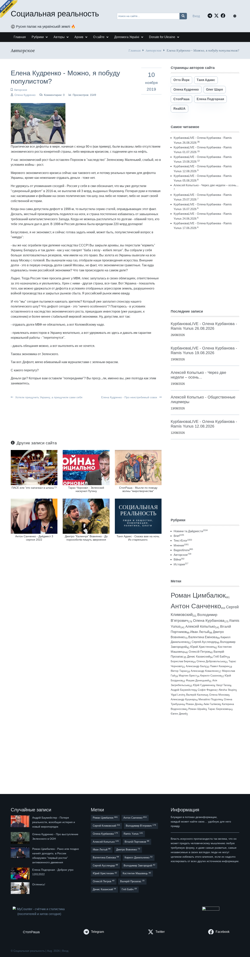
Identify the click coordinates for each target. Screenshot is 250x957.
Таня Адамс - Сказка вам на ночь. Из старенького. (138, 538)
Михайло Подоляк (210, 699)
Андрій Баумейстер (183, 689)
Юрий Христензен (202, 646)
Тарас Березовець (219, 709)
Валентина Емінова (202, 637)
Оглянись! (38, 884)
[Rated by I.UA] (210, 909)
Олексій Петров (199, 651)
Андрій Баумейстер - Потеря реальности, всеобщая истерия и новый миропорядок (53, 822)
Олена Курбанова (208, 620)
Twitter (160, 931)
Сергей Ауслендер (204, 641)
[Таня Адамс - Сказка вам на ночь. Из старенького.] (138, 516)
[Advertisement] (205, 269)
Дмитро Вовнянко (128, 849)
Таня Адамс (206, 80)
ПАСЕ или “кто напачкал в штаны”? (34, 487)
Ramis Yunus (133, 833)
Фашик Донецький (197, 680)
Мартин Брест (188, 675)
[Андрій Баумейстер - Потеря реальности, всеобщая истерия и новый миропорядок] (20, 822)
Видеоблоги (183, 550)
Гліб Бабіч (220, 656)
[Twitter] (217, 15)
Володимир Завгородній (139, 865)
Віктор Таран (179, 670)
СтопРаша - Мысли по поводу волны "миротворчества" (138, 489)
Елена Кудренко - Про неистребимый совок (129, 397)
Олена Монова (218, 694)
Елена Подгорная (210, 99)
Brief (179, 535)
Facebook (222, 931)
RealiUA (179, 108)
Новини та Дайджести (191, 531)
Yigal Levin (177, 694)
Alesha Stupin (227, 689)
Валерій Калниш (196, 694)
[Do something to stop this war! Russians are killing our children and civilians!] (9, 9)
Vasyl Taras (223, 685)
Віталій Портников (137, 841)
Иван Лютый (199, 632)
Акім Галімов (212, 704)
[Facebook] (224, 15)
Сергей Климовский (106, 825)
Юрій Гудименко (203, 685)
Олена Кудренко (25, 94)
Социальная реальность (55, 13)
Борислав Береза (182, 661)
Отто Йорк (181, 80)
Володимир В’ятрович (141, 825)
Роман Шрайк (197, 709)
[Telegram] (211, 15)
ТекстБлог (183, 540)
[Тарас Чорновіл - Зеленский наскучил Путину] (86, 467)
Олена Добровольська (210, 661)
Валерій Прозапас (132, 881)
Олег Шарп (214, 89)
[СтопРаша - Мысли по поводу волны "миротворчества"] (138, 467)
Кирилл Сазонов (210, 675)
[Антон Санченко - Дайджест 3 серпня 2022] (34, 516)
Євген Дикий (179, 713)
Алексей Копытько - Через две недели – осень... (206, 185)
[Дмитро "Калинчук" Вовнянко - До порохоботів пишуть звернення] (86, 516)
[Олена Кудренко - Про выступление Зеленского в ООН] (20, 838)
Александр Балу (196, 666)
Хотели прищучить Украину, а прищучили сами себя (48, 397)
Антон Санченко (196, 606)
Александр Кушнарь (183, 699)
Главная (135, 50)
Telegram (97, 931)
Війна (179, 559)
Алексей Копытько (200, 626)
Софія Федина (207, 689)
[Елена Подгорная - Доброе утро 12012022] (20, 873)
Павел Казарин (219, 666)
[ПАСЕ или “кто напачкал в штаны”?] (34, 467)
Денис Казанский (198, 656)
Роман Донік (193, 704)
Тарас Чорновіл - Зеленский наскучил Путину (86, 489)
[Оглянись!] (20, 888)
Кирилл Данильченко (139, 857)
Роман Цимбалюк (198, 595)
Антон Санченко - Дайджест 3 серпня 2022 (34, 538)
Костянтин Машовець (137, 873)
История (181, 564)
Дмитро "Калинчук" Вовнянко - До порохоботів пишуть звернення (86, 538)
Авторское (154, 50)
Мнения (181, 545)
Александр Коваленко (205, 670)
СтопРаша (181, 99)
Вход (196, 16)
